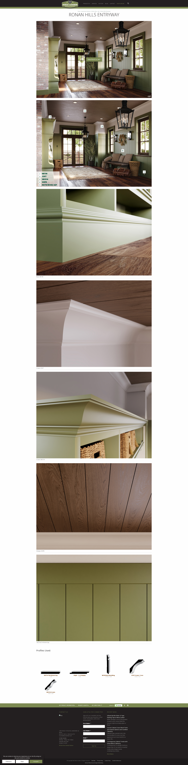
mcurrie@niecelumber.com (65, 735)
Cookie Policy (108, 760)
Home (79, 11)
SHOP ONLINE (120, 3)
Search (128, 4)
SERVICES (94, 3)
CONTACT (112, 3)
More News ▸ (110, 754)
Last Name (87, 730)
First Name (87, 723)
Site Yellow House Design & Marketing (94, 762)
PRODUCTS (86, 3)
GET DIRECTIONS (96, 705)
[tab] (86, 3)
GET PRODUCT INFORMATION (66, 705)
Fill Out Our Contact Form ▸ (66, 745)
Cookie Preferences (116, 760)
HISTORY (100, 3)
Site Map (93, 760)
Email (85, 738)
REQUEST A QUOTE (83, 705)
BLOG (106, 3)
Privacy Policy (100, 760)
